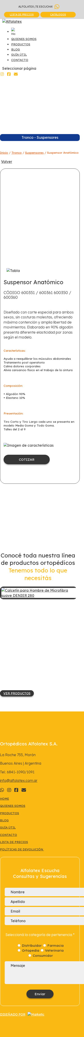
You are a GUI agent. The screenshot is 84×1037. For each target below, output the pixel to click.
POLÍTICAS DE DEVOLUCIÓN (22, 849)
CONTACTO (19, 60)
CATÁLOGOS (58, 14)
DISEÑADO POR (12, 1014)
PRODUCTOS (20, 44)
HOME (4, 798)
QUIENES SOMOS (24, 39)
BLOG (15, 49)
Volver (6, 161)
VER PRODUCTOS (16, 693)
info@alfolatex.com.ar (18, 780)
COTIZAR (26, 459)
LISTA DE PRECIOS (22, 14)
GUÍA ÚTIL (19, 54)
